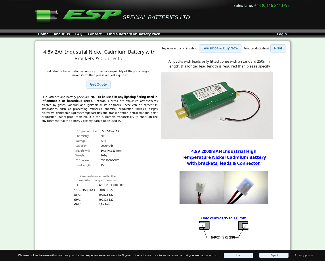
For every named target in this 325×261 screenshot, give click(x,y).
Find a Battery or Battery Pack (133, 34)
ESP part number (86, 131)
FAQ (78, 34)
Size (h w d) (82, 150)
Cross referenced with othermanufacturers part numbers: (98, 178)
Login (282, 34)
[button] (98, 85)
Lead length (83, 165)
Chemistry (82, 136)
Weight (80, 155)
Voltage (80, 141)
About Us (62, 34)
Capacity (81, 146)
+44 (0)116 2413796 (272, 5)
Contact (95, 34)
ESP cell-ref (82, 160)
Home (43, 34)
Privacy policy (304, 255)
